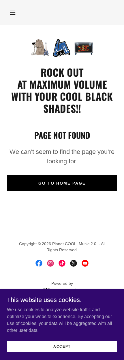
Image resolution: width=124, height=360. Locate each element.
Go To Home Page (62, 183)
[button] (12, 12)
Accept (62, 346)
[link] (62, 48)
